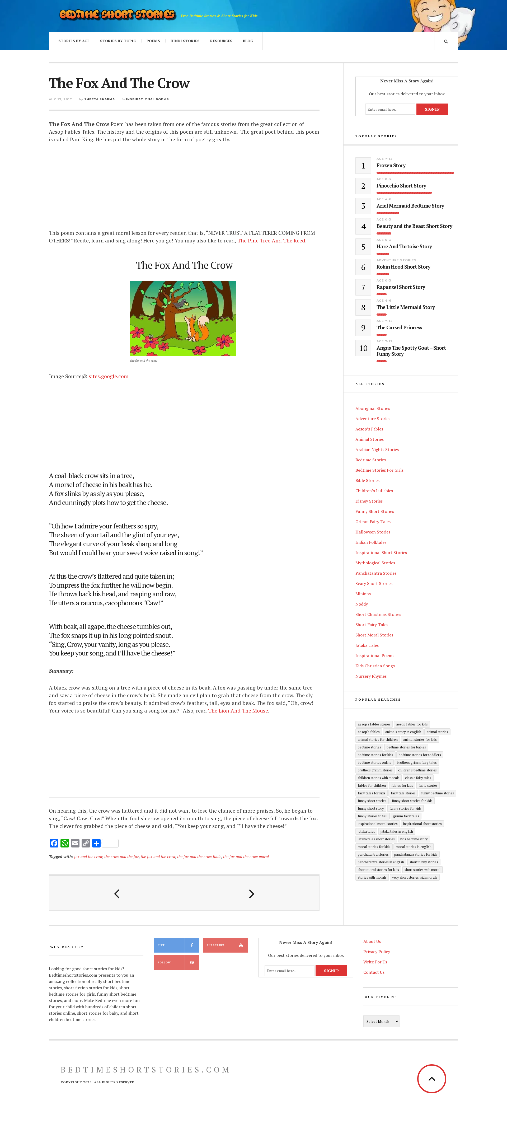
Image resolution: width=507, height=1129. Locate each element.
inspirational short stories (422, 823)
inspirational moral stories (378, 823)
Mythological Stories (375, 563)
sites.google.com (109, 376)
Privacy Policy (376, 951)
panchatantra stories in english (381, 862)
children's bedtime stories (417, 770)
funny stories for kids (405, 808)
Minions (363, 594)
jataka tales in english (397, 831)
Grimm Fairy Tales (373, 521)
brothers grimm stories (375, 770)
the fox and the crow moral (246, 856)
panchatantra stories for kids (415, 854)
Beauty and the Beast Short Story (414, 226)
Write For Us (375, 962)
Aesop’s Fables (369, 429)
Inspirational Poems (147, 99)
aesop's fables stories (374, 724)
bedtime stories (369, 747)
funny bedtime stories (437, 793)
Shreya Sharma (99, 99)
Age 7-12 (385, 159)
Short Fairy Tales (371, 624)
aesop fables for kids (412, 724)
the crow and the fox (121, 856)
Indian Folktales (370, 542)
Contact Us (373, 972)
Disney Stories (369, 501)
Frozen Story (391, 165)
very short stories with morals (414, 877)
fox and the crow (88, 856)
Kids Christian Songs (375, 666)
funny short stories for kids (412, 800)
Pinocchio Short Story (401, 186)
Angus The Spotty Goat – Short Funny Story (411, 351)
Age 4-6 (384, 199)
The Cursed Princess (399, 328)
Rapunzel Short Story (401, 287)
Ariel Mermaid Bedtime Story (410, 206)
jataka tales (366, 831)
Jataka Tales (367, 645)
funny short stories (372, 800)
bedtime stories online (374, 762)
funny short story (371, 808)
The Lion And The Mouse (238, 710)
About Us (372, 941)
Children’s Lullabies (374, 491)
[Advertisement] (184, 189)
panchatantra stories (373, 854)
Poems (153, 40)
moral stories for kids (374, 846)
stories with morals (372, 877)
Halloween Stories (372, 532)
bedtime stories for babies (406, 747)
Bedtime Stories (370, 460)
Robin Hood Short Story (403, 267)
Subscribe (215, 945)
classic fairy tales (418, 777)
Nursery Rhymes (371, 676)
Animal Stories (369, 439)
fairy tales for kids (371, 793)
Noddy (361, 604)
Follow (164, 962)
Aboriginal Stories (372, 408)
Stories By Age (74, 40)
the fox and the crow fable (199, 856)
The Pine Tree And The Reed (271, 240)
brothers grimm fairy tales (417, 762)
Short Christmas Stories (378, 614)
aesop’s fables (369, 731)
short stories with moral (422, 869)
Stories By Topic (118, 40)
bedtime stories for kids (375, 754)
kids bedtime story (414, 839)
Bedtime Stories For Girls (379, 470)
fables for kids (402, 785)
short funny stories (424, 862)
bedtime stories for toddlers (420, 754)
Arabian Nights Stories (377, 449)
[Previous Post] (116, 893)
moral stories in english (413, 846)
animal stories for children (378, 739)
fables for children (372, 785)
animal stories (437, 731)
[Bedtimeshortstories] (117, 16)
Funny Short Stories (374, 511)
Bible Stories (367, 480)
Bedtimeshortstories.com (146, 1069)
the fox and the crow (158, 856)
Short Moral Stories (374, 635)
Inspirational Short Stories (381, 552)
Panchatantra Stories (375, 573)
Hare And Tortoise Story (404, 246)
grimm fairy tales (406, 816)
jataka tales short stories (376, 839)
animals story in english (403, 731)
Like (161, 945)
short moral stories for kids (378, 869)
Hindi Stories (185, 40)
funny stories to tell (372, 816)
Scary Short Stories (373, 583)
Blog (248, 40)
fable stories (428, 785)
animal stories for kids (420, 739)
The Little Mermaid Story (406, 307)
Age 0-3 (384, 179)
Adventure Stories (396, 260)
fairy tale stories (403, 793)
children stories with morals (379, 777)
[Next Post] (252, 893)
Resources (221, 40)
